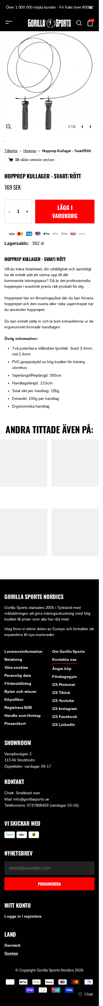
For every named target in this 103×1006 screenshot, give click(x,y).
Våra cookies (16, 667)
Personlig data (17, 675)
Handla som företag (22, 715)
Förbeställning (17, 683)
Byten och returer (20, 691)
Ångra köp (61, 668)
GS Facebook (64, 716)
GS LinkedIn (63, 724)
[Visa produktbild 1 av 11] (49, 81)
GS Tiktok (61, 692)
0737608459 (38, 805)
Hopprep (29, 151)
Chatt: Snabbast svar (22, 793)
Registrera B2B (18, 707)
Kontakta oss (64, 659)
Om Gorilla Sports (68, 651)
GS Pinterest (63, 684)
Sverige (11, 953)
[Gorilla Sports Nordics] (49, 23)
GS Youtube (63, 700)
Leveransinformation (23, 651)
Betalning (13, 659)
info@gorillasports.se (31, 799)
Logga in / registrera (22, 916)
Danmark (12, 945)
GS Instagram (64, 708)
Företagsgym (64, 676)
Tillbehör (11, 151)
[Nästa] (90, 126)
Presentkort (15, 723)
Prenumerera (49, 884)
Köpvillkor (13, 699)
